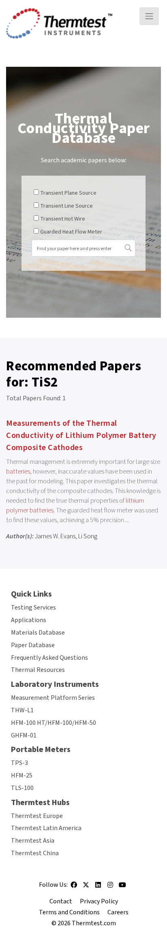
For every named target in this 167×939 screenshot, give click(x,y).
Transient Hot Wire (62, 219)
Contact (60, 901)
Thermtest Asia (32, 840)
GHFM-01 (23, 735)
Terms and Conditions (69, 912)
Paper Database (33, 645)
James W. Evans (55, 536)
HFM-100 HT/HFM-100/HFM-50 (53, 722)
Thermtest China (35, 853)
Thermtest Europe (37, 816)
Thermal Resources (38, 669)
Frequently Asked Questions (49, 657)
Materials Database (38, 632)
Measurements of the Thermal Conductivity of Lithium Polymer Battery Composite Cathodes (81, 435)
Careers (117, 912)
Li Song (87, 536)
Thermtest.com (94, 923)
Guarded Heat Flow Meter (71, 232)
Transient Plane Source (68, 193)
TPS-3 (19, 762)
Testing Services (33, 607)
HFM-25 (21, 775)
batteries (18, 471)
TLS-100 (22, 788)
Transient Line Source (66, 206)
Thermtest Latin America (46, 828)
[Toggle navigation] (149, 16)
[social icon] (74, 888)
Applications (28, 620)
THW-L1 (22, 710)
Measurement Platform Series (53, 697)
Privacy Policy (99, 901)
